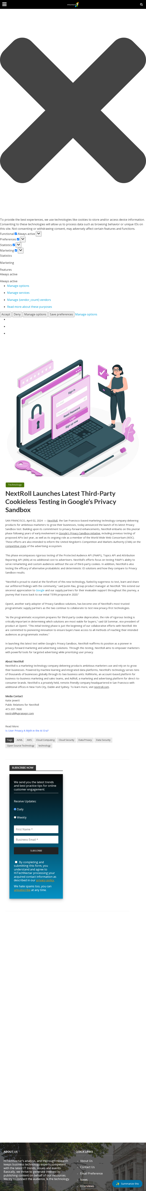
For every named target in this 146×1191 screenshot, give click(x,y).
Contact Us (87, 1167)
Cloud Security (66, 739)
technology (45, 745)
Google (40, 590)
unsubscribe (22, 890)
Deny (17, 314)
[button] (73, 111)
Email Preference (91, 1173)
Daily (20, 809)
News (84, 1180)
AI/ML (20, 739)
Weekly (21, 817)
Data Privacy (85, 739)
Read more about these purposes (29, 307)
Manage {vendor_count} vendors (29, 300)
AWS (29, 739)
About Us (86, 1161)
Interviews (87, 1186)
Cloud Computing (45, 739)
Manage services (18, 293)
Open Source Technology (20, 745)
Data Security (103, 739)
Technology (15, 484)
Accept (5, 314)
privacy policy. (45, 880)
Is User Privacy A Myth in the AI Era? (27, 730)
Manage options (18, 286)
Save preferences (61, 314)
